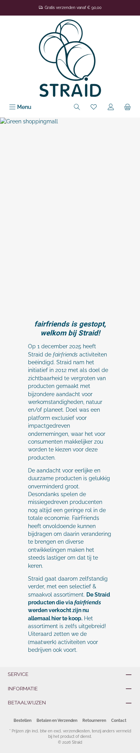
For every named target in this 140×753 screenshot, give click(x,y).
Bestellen (23, 720)
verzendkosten (76, 731)
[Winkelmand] (127, 107)
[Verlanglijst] (93, 107)
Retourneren (94, 720)
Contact (118, 720)
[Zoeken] (77, 107)
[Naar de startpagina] (70, 58)
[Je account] (110, 107)
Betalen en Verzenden (57, 720)
